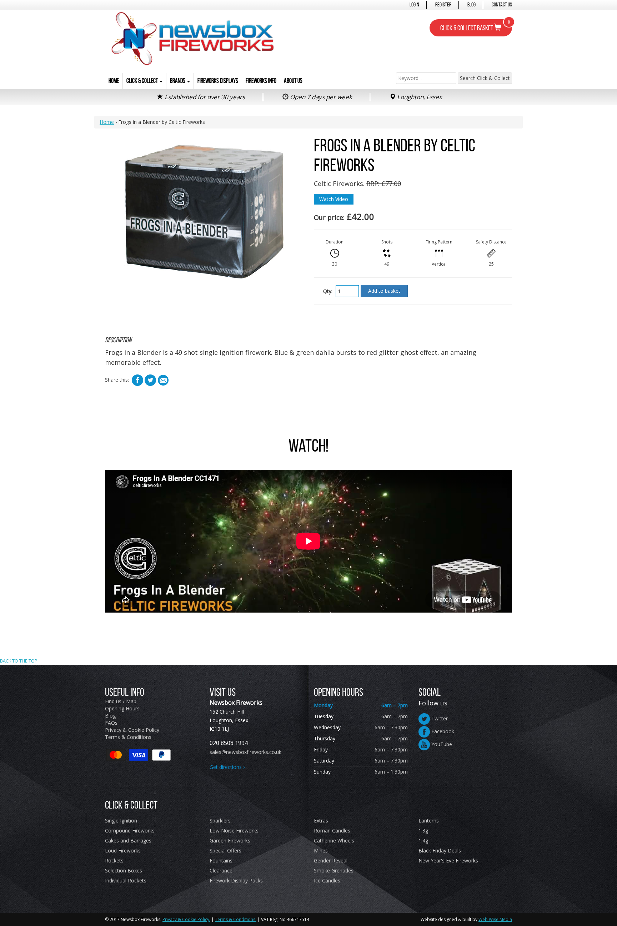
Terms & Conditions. (235, 919)
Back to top (308, 617)
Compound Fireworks (130, 830)
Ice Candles (327, 880)
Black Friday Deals (439, 850)
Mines (321, 850)
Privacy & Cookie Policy (132, 729)
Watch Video (333, 199)
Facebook (442, 731)
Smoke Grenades (333, 870)
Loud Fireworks (123, 850)
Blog (471, 4)
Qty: (327, 291)
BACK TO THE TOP (18, 661)
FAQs (111, 722)
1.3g (423, 830)
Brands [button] (178, 80)
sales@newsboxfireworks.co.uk (245, 752)
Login (414, 4)
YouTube (441, 744)
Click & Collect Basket (475, 26)
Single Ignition (121, 820)
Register (443, 4)
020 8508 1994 (229, 743)
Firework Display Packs (236, 880)
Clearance (221, 870)
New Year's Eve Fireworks (448, 860)
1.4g (423, 840)
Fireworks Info (261, 80)
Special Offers (225, 850)
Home (114, 80)
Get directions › (227, 767)
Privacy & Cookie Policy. (186, 919)
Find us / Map (120, 701)
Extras (321, 820)
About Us (293, 80)
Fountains (221, 860)
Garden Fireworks (230, 840)
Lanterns (428, 820)
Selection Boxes (123, 870)
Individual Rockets (125, 880)
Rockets (114, 860)
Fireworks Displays (217, 80)
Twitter (439, 718)
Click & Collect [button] (142, 80)
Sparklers (220, 820)
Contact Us (502, 4)
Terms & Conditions (128, 737)
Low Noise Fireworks (234, 830)
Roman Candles (332, 830)
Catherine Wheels (334, 840)
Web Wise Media (495, 919)
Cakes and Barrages (128, 840)
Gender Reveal (330, 860)
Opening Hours (122, 708)
